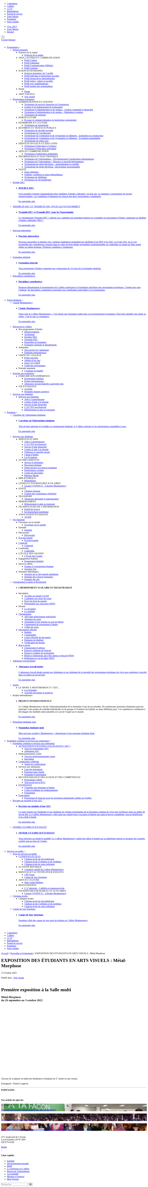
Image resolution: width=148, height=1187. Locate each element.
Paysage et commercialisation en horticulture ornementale (50, 120)
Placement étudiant (32, 465)
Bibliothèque (13, 11)
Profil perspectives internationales (39, 78)
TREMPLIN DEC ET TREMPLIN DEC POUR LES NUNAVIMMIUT (46, 206)
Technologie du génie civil (36, 141)
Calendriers (12, 3)
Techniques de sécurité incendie (38, 130)
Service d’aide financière (35, 404)
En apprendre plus (26, 201)
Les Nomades (30, 690)
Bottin (4, 1147)
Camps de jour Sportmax (35, 877)
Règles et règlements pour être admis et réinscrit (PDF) (49, 655)
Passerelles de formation (35, 342)
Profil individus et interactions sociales (41, 76)
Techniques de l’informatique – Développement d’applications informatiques (59, 159)
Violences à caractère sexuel (37, 452)
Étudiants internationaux (35, 352)
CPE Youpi (29, 874)
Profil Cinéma (30, 60)
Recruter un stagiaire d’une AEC (27, 800)
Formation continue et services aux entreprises (28, 741)
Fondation (11, 19)
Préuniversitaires (20, 50)
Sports (15, 685)
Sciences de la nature (33, 55)
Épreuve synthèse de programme (39, 653)
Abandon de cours (32, 619)
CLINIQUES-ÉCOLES (29, 856)
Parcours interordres (22, 230)
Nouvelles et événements (21, 953)
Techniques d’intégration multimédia (41, 154)
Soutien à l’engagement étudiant (38, 566)
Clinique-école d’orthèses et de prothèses (42, 861)
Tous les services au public (25, 854)
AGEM (27, 517)
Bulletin (28, 632)
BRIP (9, 1166)
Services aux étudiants (23, 394)
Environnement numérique (36, 512)
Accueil (4, 953)
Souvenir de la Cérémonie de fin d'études (20, 1119)
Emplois (10, 1161)
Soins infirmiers (31, 172)
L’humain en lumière (33, 371)
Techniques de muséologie (36, 125)
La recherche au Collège (18, 1169)
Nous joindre (13, 22)
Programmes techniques (23, 99)
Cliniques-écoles (20, 896)
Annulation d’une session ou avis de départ (43, 622)
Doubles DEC (30, 337)
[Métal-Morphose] (47, 1073)
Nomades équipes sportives (36, 391)
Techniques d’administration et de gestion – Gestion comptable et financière (58, 109)
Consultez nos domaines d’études (39, 787)
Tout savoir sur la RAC (35, 782)
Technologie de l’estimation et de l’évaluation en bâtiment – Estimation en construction (63, 135)
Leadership (29, 551)
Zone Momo (12, 16)
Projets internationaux (34, 381)
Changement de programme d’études (41, 624)
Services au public (15, 851)
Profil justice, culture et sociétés (38, 81)
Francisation (24, 795)
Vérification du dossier (34, 642)
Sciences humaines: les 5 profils (38, 73)
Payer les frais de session (35, 601)
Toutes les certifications (35, 764)
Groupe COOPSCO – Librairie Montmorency (45, 486)
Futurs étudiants (14, 300)
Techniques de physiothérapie (37, 180)
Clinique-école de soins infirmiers (39, 864)
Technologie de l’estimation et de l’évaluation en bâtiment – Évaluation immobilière (62, 138)
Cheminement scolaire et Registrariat (29, 582)
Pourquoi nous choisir (34, 772)
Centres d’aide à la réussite (36, 402)
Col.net (4, 40)
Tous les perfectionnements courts (39, 756)
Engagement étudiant (34, 378)
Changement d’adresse (34, 648)
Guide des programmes (34, 365)
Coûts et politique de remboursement (41, 790)
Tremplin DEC (31, 339)
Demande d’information (35, 774)
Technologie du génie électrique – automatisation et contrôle (51, 164)
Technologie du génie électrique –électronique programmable (52, 167)
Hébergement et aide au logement (39, 410)
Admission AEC (31, 751)
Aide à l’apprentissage (34, 399)
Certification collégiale (28, 761)
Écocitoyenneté (25, 538)
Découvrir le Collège (22, 326)
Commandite (30, 635)
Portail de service (15, 14)
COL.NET (12, 26)
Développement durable (18, 1163)
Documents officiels (27, 629)
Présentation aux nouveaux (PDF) (39, 603)
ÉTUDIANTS (25, 785)
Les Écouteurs (30, 457)
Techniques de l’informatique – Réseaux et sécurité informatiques (54, 161)
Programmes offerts (33, 780)
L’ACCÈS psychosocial (35, 407)
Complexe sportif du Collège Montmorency (44, 869)
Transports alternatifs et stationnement (41, 499)
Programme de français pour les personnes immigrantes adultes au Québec (58, 798)
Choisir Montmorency (23, 302)
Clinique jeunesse (32, 491)
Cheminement (24, 614)
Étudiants (11, 412)
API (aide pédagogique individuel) (40, 616)
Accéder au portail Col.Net (36, 596)
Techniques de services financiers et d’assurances (46, 104)
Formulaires (29, 793)
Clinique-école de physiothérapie (39, 859)
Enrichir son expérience (23, 373)
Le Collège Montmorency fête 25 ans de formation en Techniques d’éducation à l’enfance (42, 1129)
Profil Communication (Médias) (38, 65)
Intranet (10, 32)
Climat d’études (31, 454)
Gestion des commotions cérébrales (40, 493)
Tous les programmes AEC (36, 748)
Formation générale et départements (40, 345)
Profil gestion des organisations (38, 86)
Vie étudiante (19, 519)
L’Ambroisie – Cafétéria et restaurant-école (44, 888)
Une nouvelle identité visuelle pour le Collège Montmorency (28, 1110)
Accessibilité (12, 1174)
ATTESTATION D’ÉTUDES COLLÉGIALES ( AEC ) (44, 746)
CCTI (9, 9)
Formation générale (21, 257)
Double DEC (19, 182)
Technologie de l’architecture (37, 133)
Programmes (13, 47)
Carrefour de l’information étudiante (29, 415)
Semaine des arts (31, 579)
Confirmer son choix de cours (37, 598)
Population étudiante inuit (24, 722)
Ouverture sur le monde (35, 525)
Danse (27, 91)
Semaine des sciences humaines (38, 577)
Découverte (29, 535)
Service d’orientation (33, 462)
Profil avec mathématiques (36, 83)
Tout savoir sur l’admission (36, 350)
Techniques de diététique (35, 177)
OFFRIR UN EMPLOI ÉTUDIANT (30, 827)
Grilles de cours (31, 627)
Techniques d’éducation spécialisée (40, 148)
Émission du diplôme (34, 640)
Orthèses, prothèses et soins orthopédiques (43, 174)
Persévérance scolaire (34, 470)
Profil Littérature (31, 63)
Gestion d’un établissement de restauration (43, 107)
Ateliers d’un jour (32, 360)
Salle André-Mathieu (33, 882)
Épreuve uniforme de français (37, 650)
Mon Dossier (13, 1179)
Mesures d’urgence (15, 1176)
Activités (28, 389)
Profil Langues (31, 68)
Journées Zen (30, 569)
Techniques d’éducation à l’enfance (40, 146)
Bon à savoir (24, 645)
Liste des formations (33, 769)
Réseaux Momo (31, 475)
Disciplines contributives (24, 276)
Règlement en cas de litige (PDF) (39, 658)
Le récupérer (30, 609)
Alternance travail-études (35, 384)
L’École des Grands (33, 556)
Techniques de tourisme (35, 115)
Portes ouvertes (31, 358)
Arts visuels (29, 96)
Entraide (28, 530)
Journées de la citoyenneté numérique (41, 574)
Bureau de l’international (18, 1171)
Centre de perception (33, 473)
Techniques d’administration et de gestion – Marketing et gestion (53, 112)
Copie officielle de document (37, 637)
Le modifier (29, 611)
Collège (10, 6)
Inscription (29, 759)
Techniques (29, 334)
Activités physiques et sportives (38, 693)
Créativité (22, 543)
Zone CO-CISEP (32, 363)
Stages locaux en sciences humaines (40, 467)
